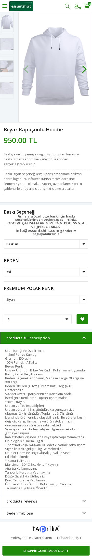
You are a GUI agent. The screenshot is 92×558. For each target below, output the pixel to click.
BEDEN (11, 260)
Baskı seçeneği (20, 212)
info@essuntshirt (33, 230)
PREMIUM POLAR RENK (29, 288)
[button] (84, 67)
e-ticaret (35, 537)
